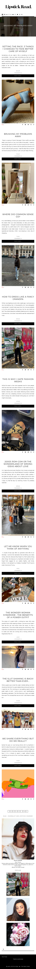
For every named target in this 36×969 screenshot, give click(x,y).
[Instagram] (4, 14)
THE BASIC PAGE (25, 966)
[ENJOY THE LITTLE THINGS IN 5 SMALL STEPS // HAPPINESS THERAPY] (18, 945)
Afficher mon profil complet (18, 867)
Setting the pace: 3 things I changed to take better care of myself (18, 48)
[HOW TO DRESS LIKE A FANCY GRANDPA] (18, 895)
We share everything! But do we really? (18, 739)
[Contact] (19, 14)
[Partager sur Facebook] (22, 125)
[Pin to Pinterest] (25, 125)
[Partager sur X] (28, 125)
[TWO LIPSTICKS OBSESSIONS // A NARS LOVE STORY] (18, 920)
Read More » (18, 75)
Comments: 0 (18, 72)
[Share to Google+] (33, 125)
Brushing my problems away (18, 135)
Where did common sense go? (18, 215)
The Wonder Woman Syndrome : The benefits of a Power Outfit (18, 615)
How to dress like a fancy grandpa (18, 298)
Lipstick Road (14, 966)
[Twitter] (6, 14)
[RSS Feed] (21, 14)
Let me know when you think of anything (18, 547)
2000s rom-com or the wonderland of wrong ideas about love (18, 464)
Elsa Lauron (18, 860)
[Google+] (15, 14)
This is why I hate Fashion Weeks (18, 380)
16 (24, 811)
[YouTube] (13, 14)
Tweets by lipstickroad (18, 959)
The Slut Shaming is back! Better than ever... (18, 680)
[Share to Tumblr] (30, 125)
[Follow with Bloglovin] (17, 14)
